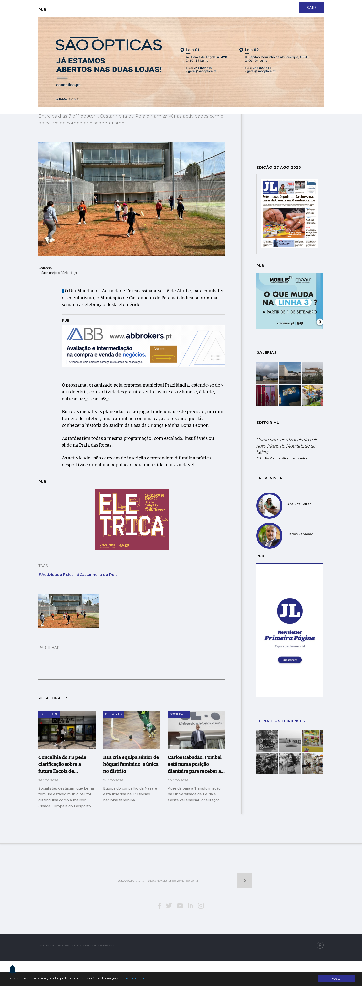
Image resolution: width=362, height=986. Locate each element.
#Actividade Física (56, 574)
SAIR (311, 7)
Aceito (336, 978)
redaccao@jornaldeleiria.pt (57, 273)
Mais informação (133, 978)
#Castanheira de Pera (97, 574)
